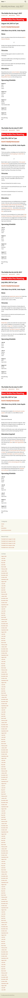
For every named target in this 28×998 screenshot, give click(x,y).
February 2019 (4, 745)
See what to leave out (15, 329)
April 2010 (3, 968)
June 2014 (3, 863)
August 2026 (3, 556)
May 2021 (3, 688)
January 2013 (4, 899)
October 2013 (4, 880)
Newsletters (12, 15)
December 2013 (4, 876)
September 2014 (4, 857)
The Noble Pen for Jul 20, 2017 (11, 272)
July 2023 (3, 634)
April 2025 (3, 590)
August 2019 (3, 733)
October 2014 (4, 855)
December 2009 (4, 977)
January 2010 (4, 975)
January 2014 (4, 874)
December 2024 (4, 598)
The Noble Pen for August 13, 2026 (8, 543)
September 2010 (4, 958)
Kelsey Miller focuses (6, 77)
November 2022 (4, 651)
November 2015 (4, 827)
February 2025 (4, 594)
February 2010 (4, 973)
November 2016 (4, 802)
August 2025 (3, 581)
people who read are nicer (16, 296)
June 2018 (3, 762)
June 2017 (3, 787)
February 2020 (4, 720)
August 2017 (3, 783)
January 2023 (4, 646)
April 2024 (3, 615)
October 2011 (4, 930)
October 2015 (4, 829)
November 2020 (4, 701)
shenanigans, (10, 453)
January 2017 (4, 798)
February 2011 (4, 947)
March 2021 (3, 693)
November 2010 (4, 954)
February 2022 (4, 670)
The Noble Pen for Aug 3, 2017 (11, 13)
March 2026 (3, 566)
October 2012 (4, 905)
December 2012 (4, 901)
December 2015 (4, 825)
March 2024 (3, 617)
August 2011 (3, 935)
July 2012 (3, 912)
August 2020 (3, 707)
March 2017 (3, 794)
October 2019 (4, 728)
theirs (11, 442)
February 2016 (4, 821)
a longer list (10, 326)
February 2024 (4, 619)
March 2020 (3, 718)
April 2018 (3, 766)
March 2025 (3, 592)
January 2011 (4, 949)
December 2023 (4, 623)
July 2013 (3, 886)
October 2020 (4, 703)
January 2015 (4, 848)
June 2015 (3, 838)
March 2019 (3, 743)
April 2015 (3, 842)
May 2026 (3, 562)
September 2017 (4, 781)
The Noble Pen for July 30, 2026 (7, 547)
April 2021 (3, 691)
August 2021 (3, 682)
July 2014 (3, 861)
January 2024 (4, 621)
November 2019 (4, 726)
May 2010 (3, 966)
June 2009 (3, 989)
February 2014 (4, 872)
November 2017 (4, 777)
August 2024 (3, 606)
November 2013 (4, 878)
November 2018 (4, 752)
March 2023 (3, 642)
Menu (2, 1)
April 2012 (3, 918)
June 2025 (3, 585)
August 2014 (3, 859)
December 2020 (4, 699)
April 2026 (3, 564)
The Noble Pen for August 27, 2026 (8, 539)
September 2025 (4, 579)
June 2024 (3, 611)
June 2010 (3, 964)
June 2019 (3, 737)
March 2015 (3, 844)
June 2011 (3, 939)
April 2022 (3, 665)
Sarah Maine (7, 75)
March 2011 (3, 945)
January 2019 (4, 747)
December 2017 (4, 775)
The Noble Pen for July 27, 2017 (12, 128)
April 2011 (3, 943)
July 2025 (3, 583)
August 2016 (3, 808)
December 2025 (4, 573)
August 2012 (3, 909)
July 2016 (3, 811)
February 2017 (4, 796)
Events (2, 524)
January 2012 (4, 924)
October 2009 (4, 981)
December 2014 (4, 851)
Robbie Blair (4, 322)
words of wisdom (16, 72)
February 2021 (4, 695)
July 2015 (3, 836)
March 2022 (3, 667)
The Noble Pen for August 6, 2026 (8, 545)
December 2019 (4, 724)
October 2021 (4, 678)
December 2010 (4, 952)
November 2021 (4, 676)
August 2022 (3, 657)
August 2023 (3, 632)
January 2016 (4, 823)
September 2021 (4, 680)
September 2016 (4, 806)
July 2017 (3, 785)
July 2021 (3, 684)
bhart (19, 15)
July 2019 (3, 735)
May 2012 (3, 916)
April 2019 (3, 741)
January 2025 (4, 596)
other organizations (19, 442)
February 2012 (4, 922)
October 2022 (4, 653)
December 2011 (4, 926)
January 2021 (4, 697)
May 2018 (3, 764)
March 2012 (3, 920)
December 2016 (4, 800)
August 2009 (3, 985)
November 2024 (4, 600)
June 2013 (3, 888)
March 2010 (3, 970)
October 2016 (4, 804)
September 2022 (4, 655)
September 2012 (4, 907)
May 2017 (3, 789)
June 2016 (3, 813)
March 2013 (3, 895)
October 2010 (4, 956)
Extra (2, 526)
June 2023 (3, 636)
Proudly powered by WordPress (7, 995)
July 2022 (3, 659)
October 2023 (4, 627)
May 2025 (3, 587)
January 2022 (4, 672)
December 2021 (4, 674)
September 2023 (4, 630)
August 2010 (3, 960)
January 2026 (4, 571)
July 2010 (3, 962)
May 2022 (3, 663)
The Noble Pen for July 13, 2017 (12, 387)
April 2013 (3, 893)
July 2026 (3, 558)
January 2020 (4, 722)
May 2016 (3, 815)
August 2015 (3, 834)
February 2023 (4, 644)
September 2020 (4, 705)
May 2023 (3, 638)
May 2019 (3, 739)
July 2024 (3, 609)
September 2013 (4, 882)
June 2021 (3, 686)
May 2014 (3, 865)
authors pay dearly (18, 453)
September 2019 (4, 731)
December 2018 (4, 750)
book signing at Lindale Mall (17, 153)
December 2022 (4, 648)
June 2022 (3, 661)
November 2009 (4, 979)
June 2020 (3, 712)
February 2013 (4, 897)
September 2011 (4, 933)
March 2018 (3, 768)
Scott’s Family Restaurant (10, 27)
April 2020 (3, 716)
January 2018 (4, 773)
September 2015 (4, 832)
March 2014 (3, 869)
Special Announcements (6, 530)
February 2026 (4, 569)
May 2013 (3, 890)
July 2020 (3, 710)
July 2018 (3, 760)
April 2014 (3, 867)
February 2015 (4, 846)
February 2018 (4, 771)
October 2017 (4, 779)
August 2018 (3, 758)
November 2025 (4, 575)
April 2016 (3, 817)
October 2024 (4, 602)
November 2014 (4, 853)
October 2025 (4, 577)
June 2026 (3, 560)
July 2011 (3, 937)
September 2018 (4, 756)
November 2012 (4, 903)
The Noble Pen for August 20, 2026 (8, 541)
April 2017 (3, 792)
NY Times (12, 440)
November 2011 (4, 928)
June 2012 (3, 914)
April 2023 (3, 640)
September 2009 (4, 983)
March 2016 (3, 819)
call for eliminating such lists (15, 462)
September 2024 (4, 604)
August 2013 (3, 884)
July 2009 (3, 987)
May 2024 (3, 613)
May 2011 (3, 941)
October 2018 (4, 754)
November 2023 (4, 625)
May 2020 (3, 714)
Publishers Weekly (19, 440)
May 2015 (3, 840)
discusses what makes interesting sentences (11, 204)
